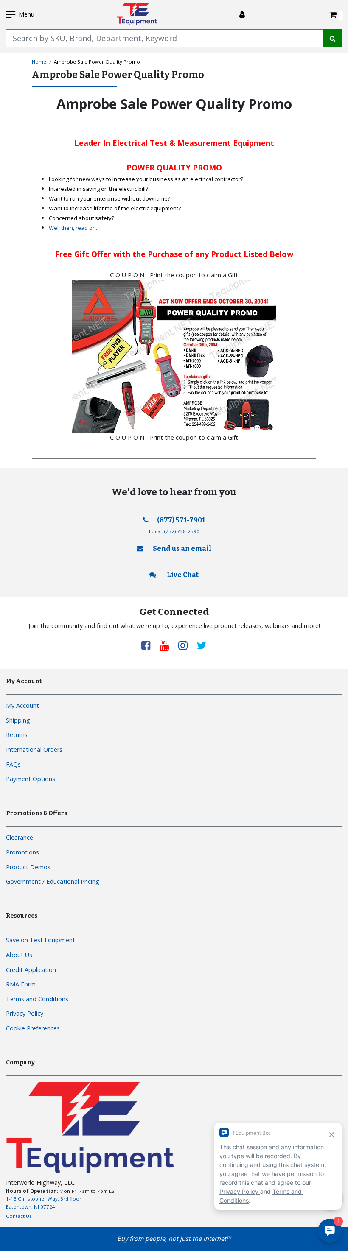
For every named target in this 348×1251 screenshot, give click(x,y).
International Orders (34, 750)
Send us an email (182, 549)
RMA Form (21, 984)
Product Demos (28, 867)
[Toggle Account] (242, 15)
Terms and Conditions (37, 999)
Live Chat (182, 575)
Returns (17, 735)
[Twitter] (202, 645)
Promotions (22, 852)
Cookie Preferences (33, 1028)
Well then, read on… (75, 228)
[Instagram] (186, 645)
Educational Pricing (72, 881)
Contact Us (19, 1216)
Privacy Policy (24, 1013)
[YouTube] (167, 645)
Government (23, 881)
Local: (174, 531)
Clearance (19, 837)
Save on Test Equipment (40, 940)
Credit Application (31, 970)
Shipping (18, 720)
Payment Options (30, 779)
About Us (19, 955)
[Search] (332, 38)
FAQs (13, 764)
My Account (22, 705)
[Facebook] (149, 645)
